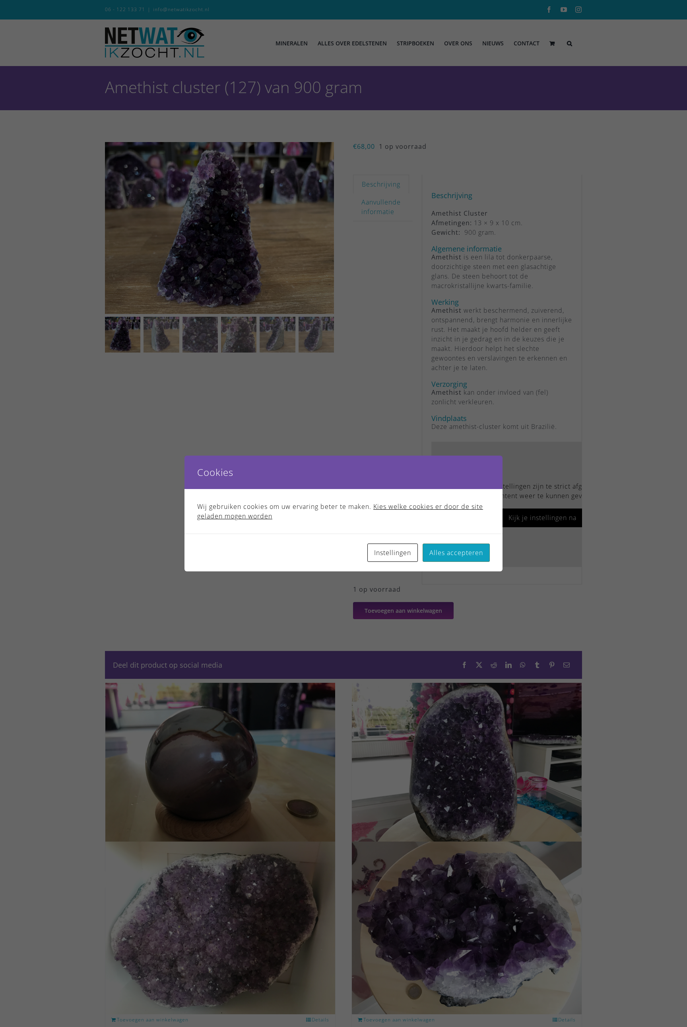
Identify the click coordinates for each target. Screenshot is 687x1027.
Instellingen (392, 552)
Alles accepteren (456, 552)
